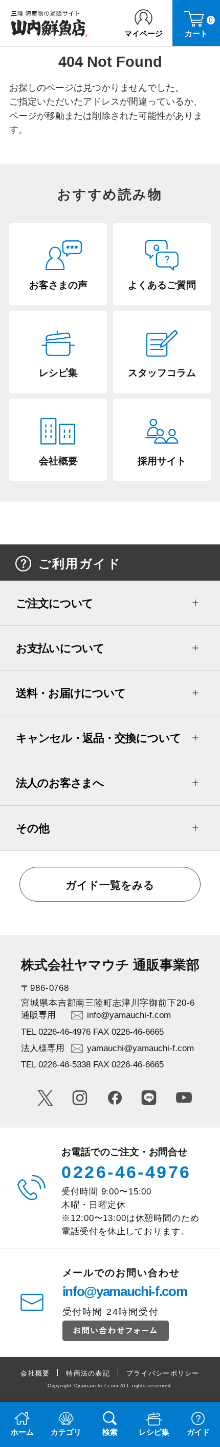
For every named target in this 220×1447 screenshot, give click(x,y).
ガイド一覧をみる (110, 885)
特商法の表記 (88, 1373)
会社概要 (35, 1373)
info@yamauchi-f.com (129, 1015)
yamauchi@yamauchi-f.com (140, 1048)
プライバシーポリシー (163, 1373)
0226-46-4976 (126, 1172)
